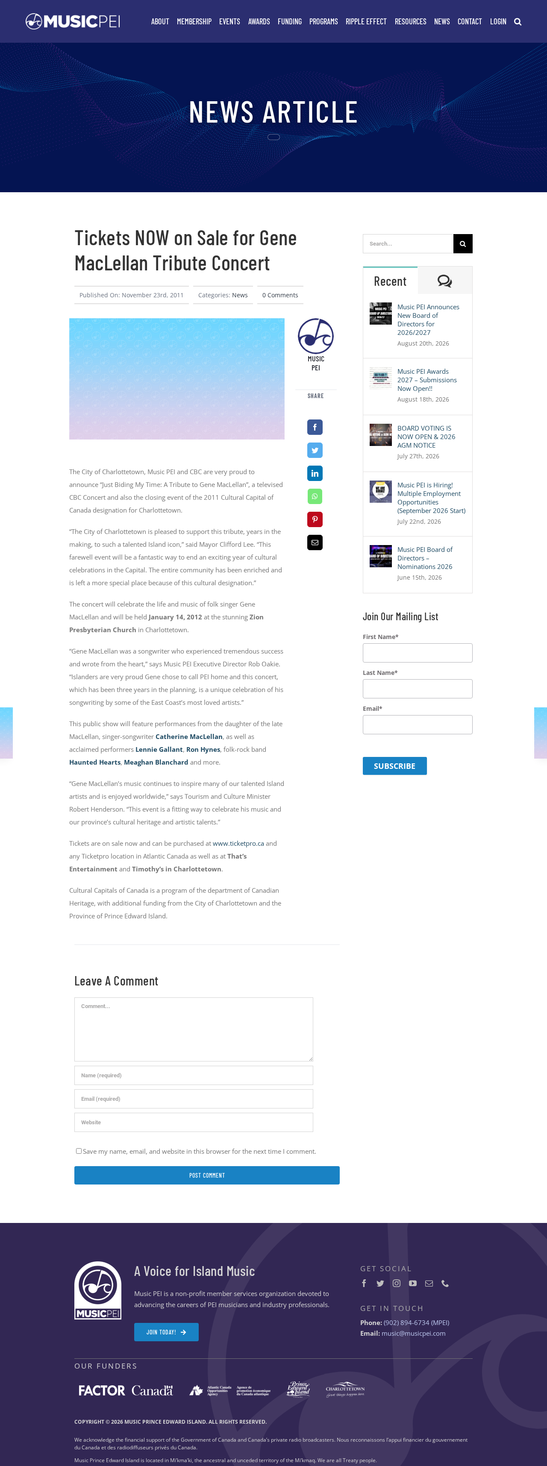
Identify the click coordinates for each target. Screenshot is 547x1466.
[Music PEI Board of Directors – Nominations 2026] (381, 551)
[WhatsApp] (315, 496)
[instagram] (396, 1283)
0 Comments (280, 295)
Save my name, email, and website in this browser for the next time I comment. (199, 1151)
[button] (517, 21)
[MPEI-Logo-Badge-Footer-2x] (97, 1264)
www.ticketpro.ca (238, 843)
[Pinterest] (315, 519)
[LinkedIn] (315, 473)
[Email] (315, 542)
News (240, 295)
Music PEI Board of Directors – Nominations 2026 (425, 558)
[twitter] (380, 1283)
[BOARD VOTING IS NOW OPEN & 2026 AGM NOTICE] (381, 430)
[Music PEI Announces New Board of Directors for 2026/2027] (381, 309)
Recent (390, 280)
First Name (381, 637)
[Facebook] (315, 427)
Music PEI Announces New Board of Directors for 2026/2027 (428, 319)
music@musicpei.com (414, 1333)
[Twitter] (315, 450)
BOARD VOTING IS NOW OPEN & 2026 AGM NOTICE (426, 436)
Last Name (380, 673)
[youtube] (413, 1283)
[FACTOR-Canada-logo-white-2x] (126, 1388)
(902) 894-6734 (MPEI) (416, 1322)
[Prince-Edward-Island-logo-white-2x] (298, 1384)
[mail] (429, 1283)
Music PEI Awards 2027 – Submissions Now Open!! (427, 380)
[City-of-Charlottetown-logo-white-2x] (345, 1385)
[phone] (445, 1283)
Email (372, 708)
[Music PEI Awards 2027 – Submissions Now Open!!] (381, 373)
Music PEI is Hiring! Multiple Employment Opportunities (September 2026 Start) (431, 498)
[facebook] (364, 1283)
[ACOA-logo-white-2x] (230, 1388)
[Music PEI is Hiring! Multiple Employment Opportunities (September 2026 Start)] (381, 487)
